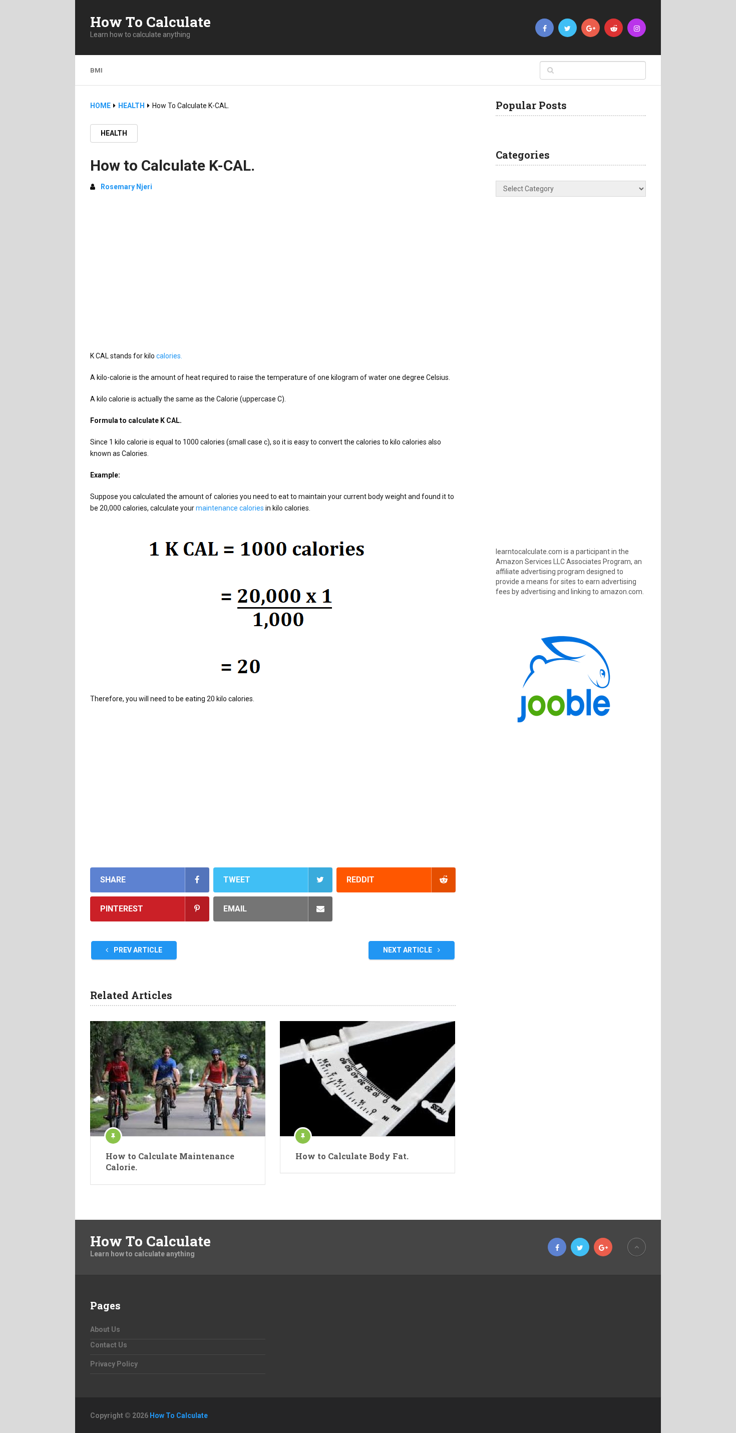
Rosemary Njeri (126, 187)
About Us (105, 1329)
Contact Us (108, 1345)
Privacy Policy (114, 1364)
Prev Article (137, 950)
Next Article (408, 950)
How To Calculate (150, 22)
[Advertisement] (273, 275)
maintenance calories (230, 508)
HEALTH (114, 133)
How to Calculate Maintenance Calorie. (170, 1161)
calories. (169, 356)
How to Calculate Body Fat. (352, 1156)
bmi (96, 70)
